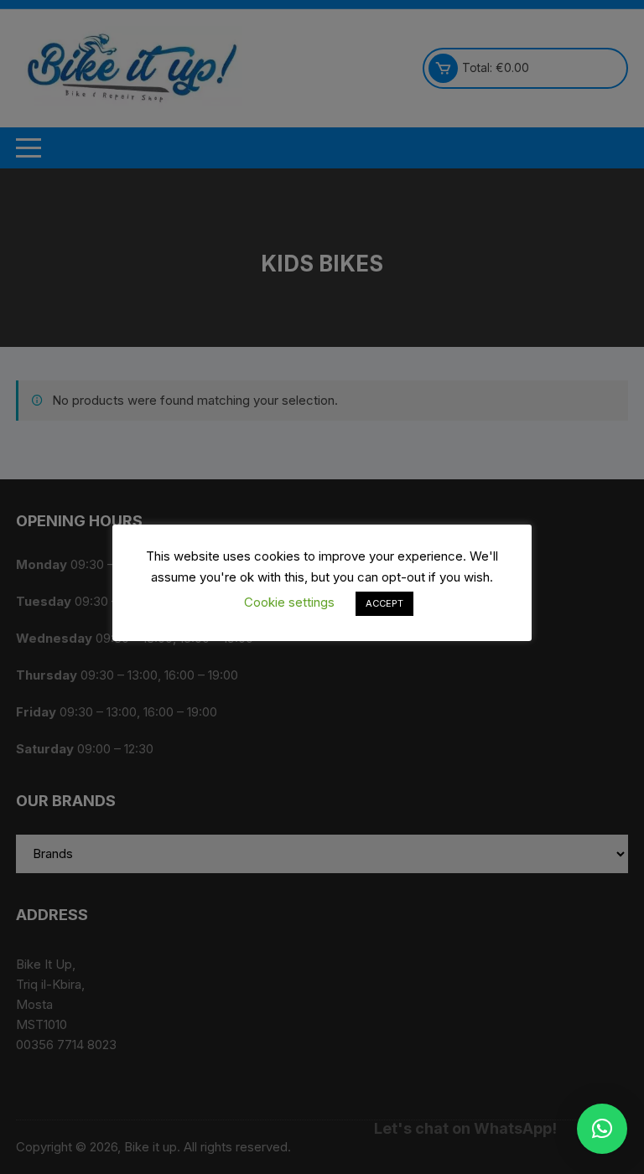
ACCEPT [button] (384, 603)
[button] (602, 1129)
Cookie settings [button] (289, 602)
